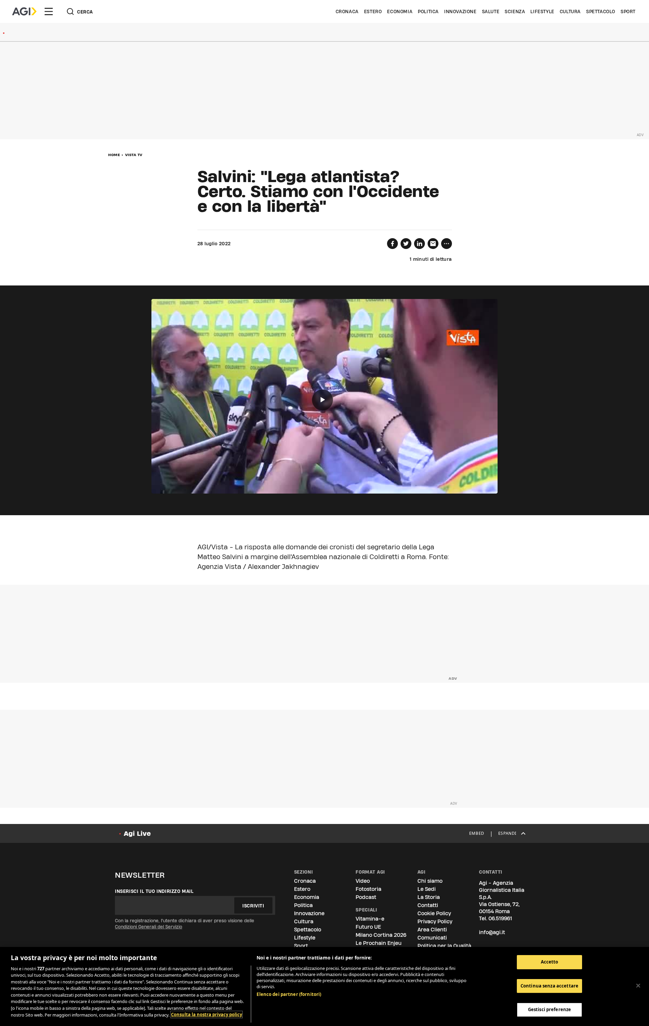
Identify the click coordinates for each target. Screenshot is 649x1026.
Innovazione (460, 11)
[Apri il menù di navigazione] (49, 11)
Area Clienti (432, 929)
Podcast (366, 897)
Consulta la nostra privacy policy (206, 1014)
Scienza (515, 11)
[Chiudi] (638, 985)
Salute (491, 11)
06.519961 (500, 918)
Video (363, 881)
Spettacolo (600, 11)
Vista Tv (134, 154)
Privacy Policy (434, 921)
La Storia (428, 897)
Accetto (549, 962)
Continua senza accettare (549, 986)
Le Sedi (426, 889)
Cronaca (347, 11)
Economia (399, 11)
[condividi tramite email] (433, 243)
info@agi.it (492, 932)
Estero (373, 11)
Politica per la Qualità (444, 946)
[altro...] (446, 243)
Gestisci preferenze (549, 1009)
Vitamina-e (370, 919)
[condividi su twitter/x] (406, 243)
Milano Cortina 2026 (381, 935)
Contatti (427, 905)
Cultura (570, 11)
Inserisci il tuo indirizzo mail (154, 891)
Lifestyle (542, 11)
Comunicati (432, 937)
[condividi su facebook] (392, 243)
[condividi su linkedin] (419, 243)
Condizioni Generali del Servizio (148, 926)
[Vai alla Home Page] (24, 11)
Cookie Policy (434, 913)
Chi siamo (429, 881)
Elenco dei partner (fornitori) (289, 994)
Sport (628, 11)
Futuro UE (368, 927)
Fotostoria (368, 889)
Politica (428, 11)
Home (114, 154)
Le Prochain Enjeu (379, 943)
